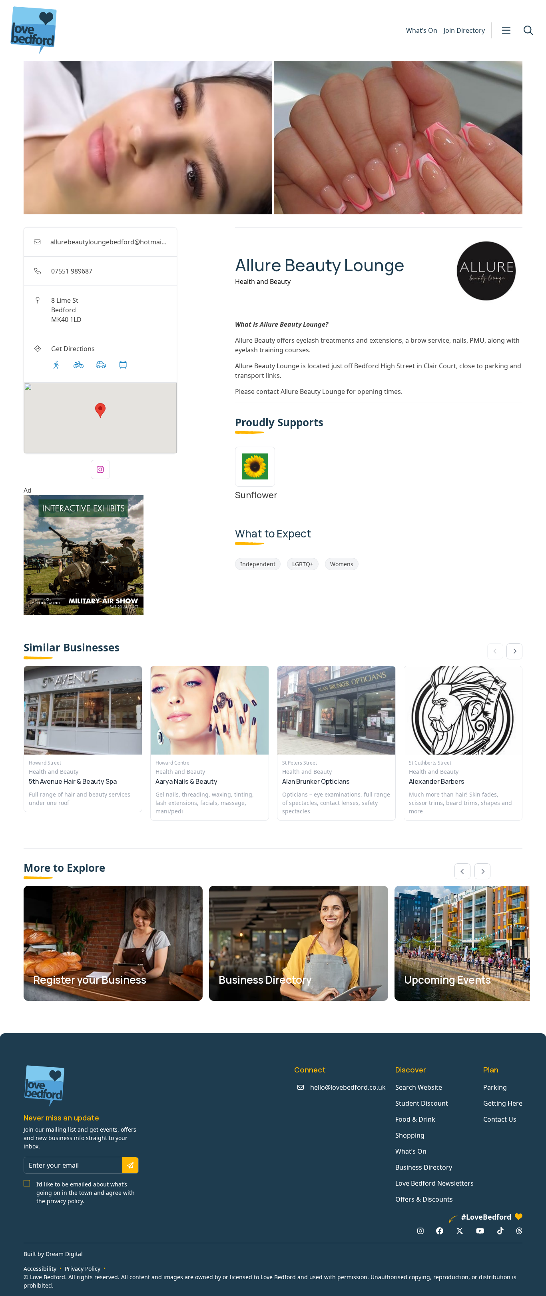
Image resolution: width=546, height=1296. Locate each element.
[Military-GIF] (126, 555)
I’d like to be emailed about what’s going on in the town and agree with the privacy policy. (85, 1192)
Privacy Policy (82, 1268)
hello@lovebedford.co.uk (348, 1087)
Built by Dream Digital (53, 1254)
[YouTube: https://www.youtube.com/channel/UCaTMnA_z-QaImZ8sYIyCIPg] (480, 1231)
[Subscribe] (130, 1165)
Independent (257, 564)
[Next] (514, 651)
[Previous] (462, 871)
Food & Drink (415, 1119)
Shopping (409, 1135)
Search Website (418, 1087)
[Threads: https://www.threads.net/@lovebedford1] (519, 1231)
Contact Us (499, 1119)
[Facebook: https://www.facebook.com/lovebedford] (439, 1231)
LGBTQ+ (302, 564)
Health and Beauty (263, 281)
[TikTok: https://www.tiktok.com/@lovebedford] (500, 1231)
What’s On (421, 30)
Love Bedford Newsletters (434, 1183)
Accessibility (40, 1268)
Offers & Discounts (424, 1199)
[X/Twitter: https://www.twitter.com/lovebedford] (459, 1231)
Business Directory (423, 1167)
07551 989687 (71, 271)
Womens (341, 564)
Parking (495, 1087)
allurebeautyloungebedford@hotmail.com (114, 242)
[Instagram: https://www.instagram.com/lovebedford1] (420, 1231)
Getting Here (502, 1103)
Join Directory (464, 30)
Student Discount (421, 1103)
